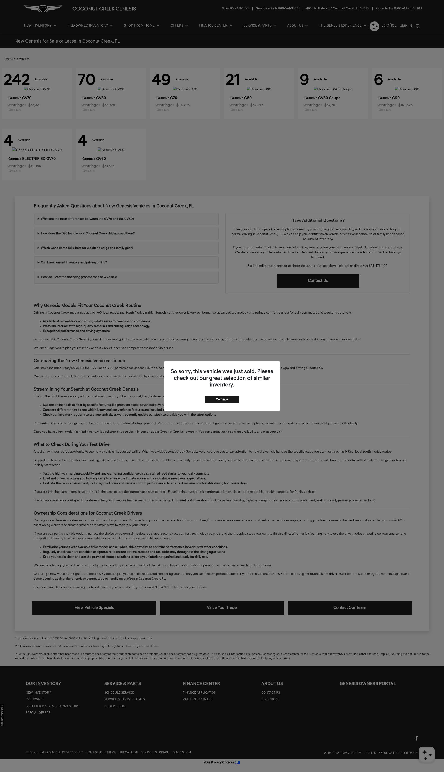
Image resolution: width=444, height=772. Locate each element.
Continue (222, 399)
